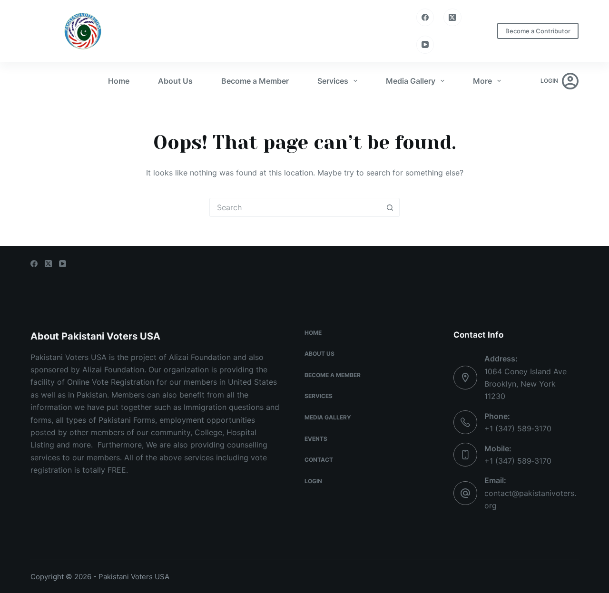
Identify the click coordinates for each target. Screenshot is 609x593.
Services (332, 81)
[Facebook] (425, 18)
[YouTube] (425, 45)
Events (315, 438)
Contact (318, 459)
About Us (175, 81)
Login (313, 481)
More (482, 81)
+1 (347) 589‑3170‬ (517, 428)
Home (118, 81)
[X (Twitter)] (452, 18)
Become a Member (255, 81)
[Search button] (389, 207)
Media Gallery (410, 81)
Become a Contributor (537, 31)
